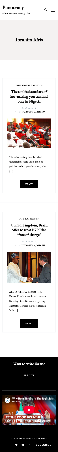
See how (29, 375)
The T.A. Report (29, 219)
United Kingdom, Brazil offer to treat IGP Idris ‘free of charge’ (29, 230)
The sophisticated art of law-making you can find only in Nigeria (29, 96)
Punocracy (13, 8)
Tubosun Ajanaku (33, 112)
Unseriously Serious (29, 86)
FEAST (29, 184)
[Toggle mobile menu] (53, 10)
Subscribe (43, 444)
